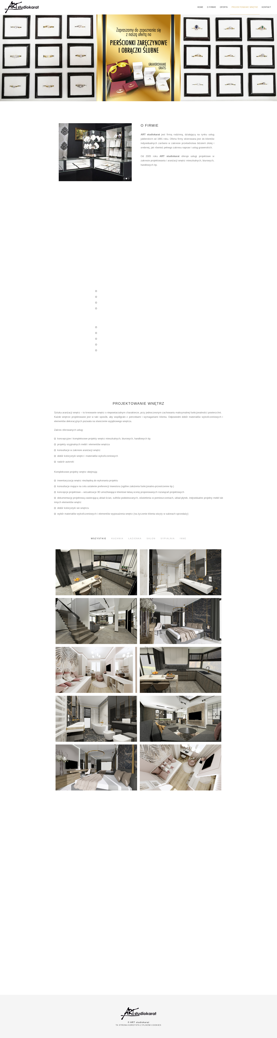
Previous (61, 149)
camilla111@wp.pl (209, 905)
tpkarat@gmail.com (97, 882)
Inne (183, 538)
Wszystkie (98, 538)
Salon (151, 538)
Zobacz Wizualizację (96, 586)
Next (129, 149)
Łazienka (135, 538)
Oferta (224, 7)
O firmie (211, 7)
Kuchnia (117, 538)
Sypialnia (168, 538)
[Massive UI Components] (97, 152)
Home (200, 7)
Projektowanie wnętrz (245, 7)
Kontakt (266, 7)
